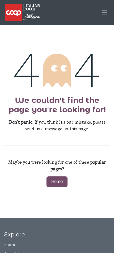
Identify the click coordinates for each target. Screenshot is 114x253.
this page (78, 128)
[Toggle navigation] (104, 12)
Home (57, 181)
